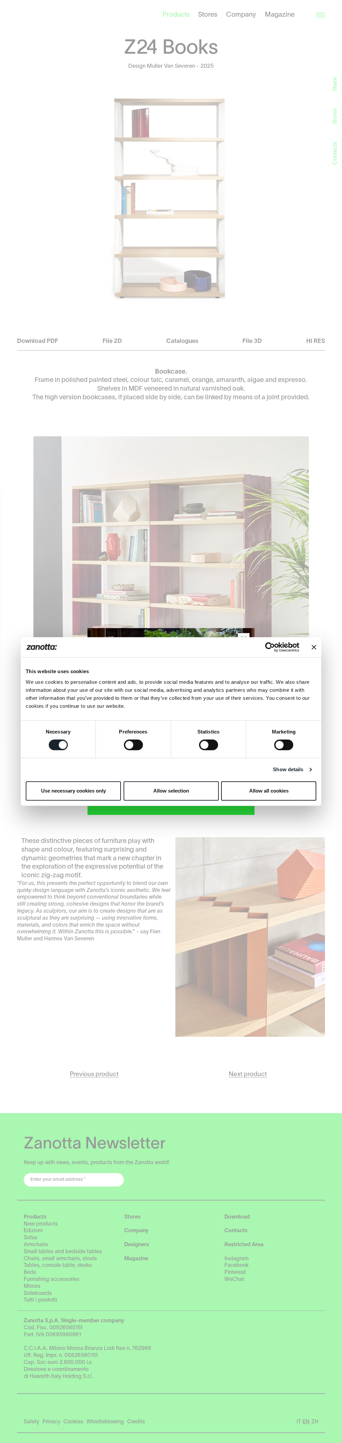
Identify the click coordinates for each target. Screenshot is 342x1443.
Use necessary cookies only (73, 791)
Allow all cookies (269, 791)
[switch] (133, 745)
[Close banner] (314, 647)
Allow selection (171, 791)
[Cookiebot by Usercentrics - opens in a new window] (270, 647)
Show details (288, 769)
